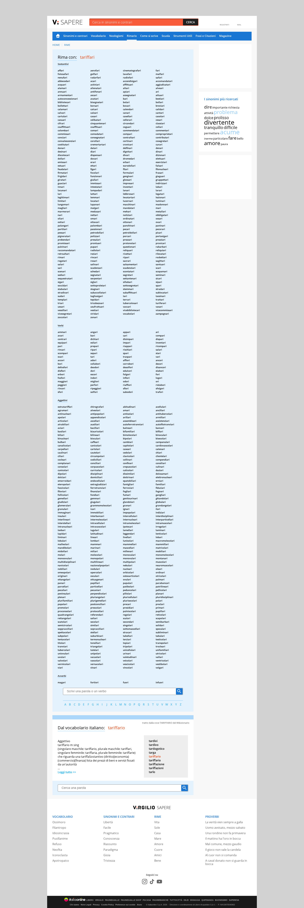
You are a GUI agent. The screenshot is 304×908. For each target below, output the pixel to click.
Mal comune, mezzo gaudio (223, 844)
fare (232, 138)
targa (152, 752)
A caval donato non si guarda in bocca (226, 862)
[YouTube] (159, 881)
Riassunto (110, 844)
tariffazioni (156, 768)
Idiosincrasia (60, 833)
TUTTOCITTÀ (176, 900)
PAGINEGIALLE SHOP (131, 900)
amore (212, 143)
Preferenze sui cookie (125, 905)
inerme (208, 138)
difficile (230, 127)
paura (224, 144)
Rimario (132, 36)
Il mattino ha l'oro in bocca (223, 838)
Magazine (225, 36)
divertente (219, 122)
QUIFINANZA (207, 900)
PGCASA (147, 900)
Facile (107, 828)
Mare (157, 838)
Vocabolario (98, 36)
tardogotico (156, 749)
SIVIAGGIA (195, 900)
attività (208, 113)
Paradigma (110, 850)
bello (240, 138)
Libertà (108, 822)
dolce (208, 117)
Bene (157, 861)
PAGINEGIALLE (112, 900)
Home (58, 36)
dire (208, 107)
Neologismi (116, 36)
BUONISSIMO (221, 900)
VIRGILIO (99, 900)
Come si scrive (149, 36)
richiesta (233, 107)
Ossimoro (58, 822)
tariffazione (156, 764)
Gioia (106, 855)
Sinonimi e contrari (75, 36)
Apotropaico (60, 861)
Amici (158, 855)
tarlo (152, 772)
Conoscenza (111, 838)
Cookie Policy (107, 905)
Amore (158, 844)
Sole (157, 828)
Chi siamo (74, 905)
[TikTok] (152, 881)
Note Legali (86, 905)
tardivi (153, 741)
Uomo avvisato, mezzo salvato (225, 828)
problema (226, 112)
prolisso (221, 117)
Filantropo (59, 828)
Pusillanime (60, 838)
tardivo (154, 745)
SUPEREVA (234, 900)
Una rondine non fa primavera (225, 833)
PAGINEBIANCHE (160, 900)
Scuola (166, 36)
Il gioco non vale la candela (223, 850)
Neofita (57, 850)
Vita (156, 822)
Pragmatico (111, 833)
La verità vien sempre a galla (224, 822)
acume (230, 132)
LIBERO (90, 900)
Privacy (96, 905)
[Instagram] (144, 881)
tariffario (155, 756)
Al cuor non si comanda (221, 855)
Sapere (72, 21)
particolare (220, 138)
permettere (211, 133)
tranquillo (213, 127)
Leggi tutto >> (67, 772)
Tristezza (109, 861)
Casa (157, 833)
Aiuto (139, 905)
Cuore (158, 850)
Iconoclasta (60, 855)
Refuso (57, 844)
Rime (67, 45)
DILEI (186, 900)
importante (219, 107)
